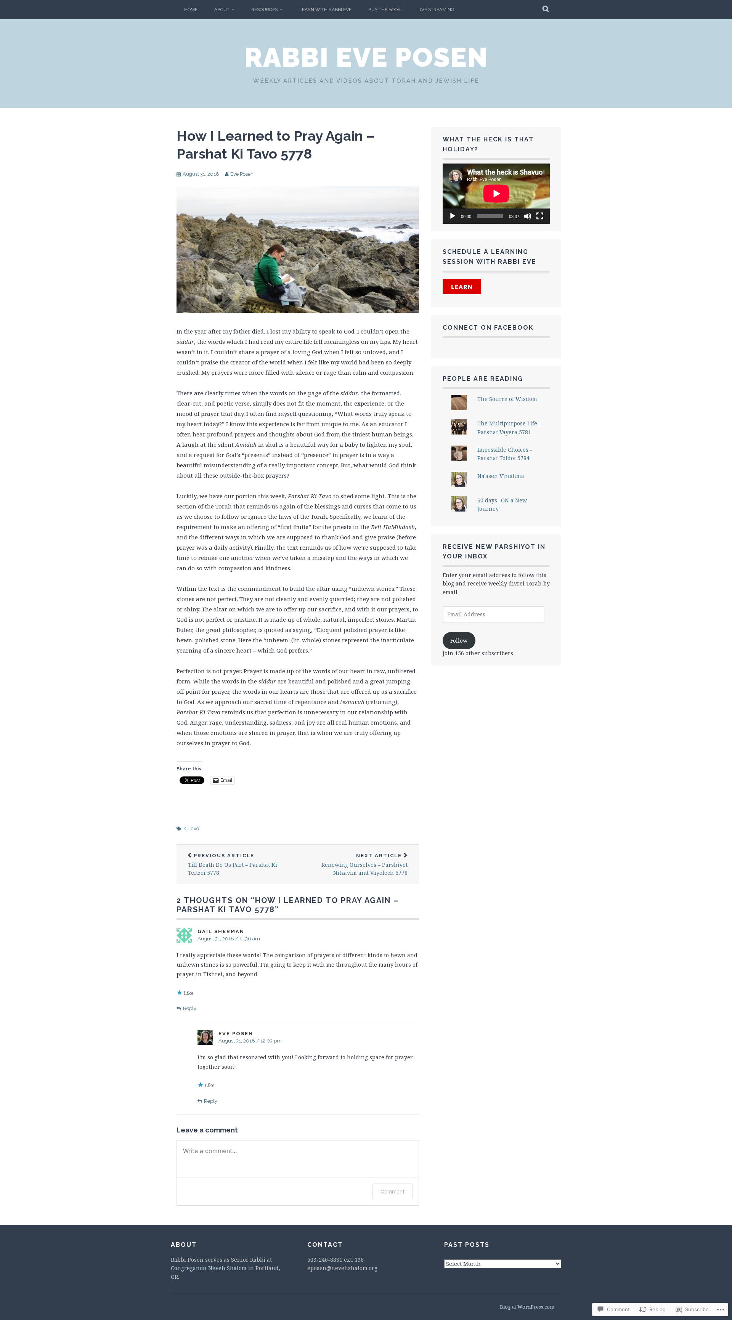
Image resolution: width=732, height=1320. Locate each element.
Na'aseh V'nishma (500, 476)
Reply (189, 1008)
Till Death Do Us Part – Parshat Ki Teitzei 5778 (232, 864)
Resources (264, 9)
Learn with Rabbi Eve (325, 9)
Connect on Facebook (488, 327)
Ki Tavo (191, 828)
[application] (496, 194)
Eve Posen (242, 174)
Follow (458, 640)
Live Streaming (435, 9)
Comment (392, 1191)
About (222, 9)
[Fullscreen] (540, 216)
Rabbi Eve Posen (366, 57)
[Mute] (527, 216)
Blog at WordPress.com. (527, 1306)
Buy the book (384, 9)
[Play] (452, 216)
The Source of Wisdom (507, 399)
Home (190, 9)
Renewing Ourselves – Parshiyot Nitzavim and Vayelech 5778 (364, 864)
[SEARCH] (546, 9)
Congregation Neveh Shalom (209, 1268)
